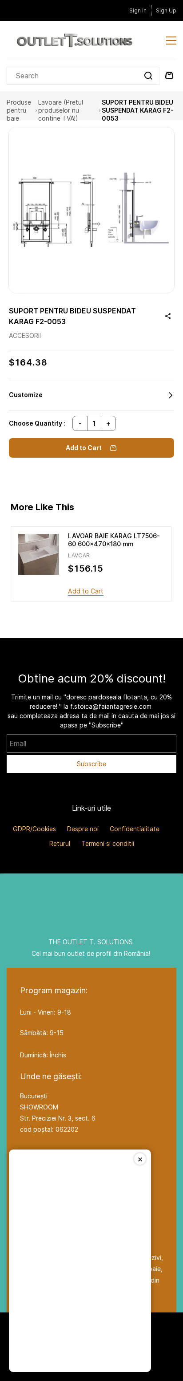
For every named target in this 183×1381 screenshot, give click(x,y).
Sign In (138, 10)
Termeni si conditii (107, 843)
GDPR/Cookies (34, 829)
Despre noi (83, 829)
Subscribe (91, 764)
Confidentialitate (134, 829)
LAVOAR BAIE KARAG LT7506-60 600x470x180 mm (114, 540)
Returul (59, 843)
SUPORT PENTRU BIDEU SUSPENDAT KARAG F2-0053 (138, 110)
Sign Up (166, 10)
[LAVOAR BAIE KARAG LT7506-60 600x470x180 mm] (38, 554)
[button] (91, 395)
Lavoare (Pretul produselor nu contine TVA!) (60, 110)
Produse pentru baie (19, 110)
